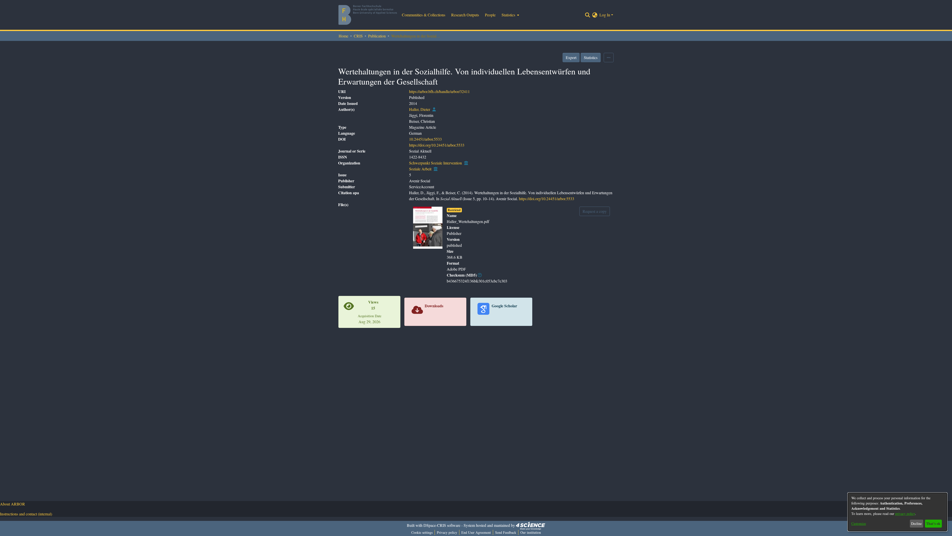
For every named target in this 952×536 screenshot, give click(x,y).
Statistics (590, 57)
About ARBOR (12, 503)
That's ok (933, 523)
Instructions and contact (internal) (26, 513)
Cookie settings (422, 532)
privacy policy (905, 513)
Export (571, 57)
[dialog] (897, 512)
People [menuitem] (490, 14)
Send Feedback (505, 532)
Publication (377, 35)
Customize (858, 523)
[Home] (367, 15)
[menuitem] (510, 15)
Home (343, 35)
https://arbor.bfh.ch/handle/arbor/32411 (439, 91)
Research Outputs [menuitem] (465, 14)
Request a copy (595, 211)
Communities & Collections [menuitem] (423, 14)
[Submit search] (588, 15)
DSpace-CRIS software (441, 525)
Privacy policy (447, 532)
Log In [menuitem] (604, 14)
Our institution (530, 532)
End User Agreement (476, 532)
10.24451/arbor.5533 (425, 139)
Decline (916, 523)
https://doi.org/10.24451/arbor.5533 (436, 145)
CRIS (358, 35)
